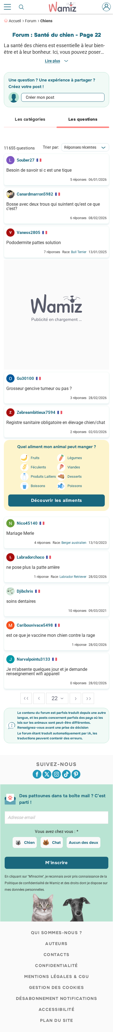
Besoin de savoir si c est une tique (39, 170)
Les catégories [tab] (30, 119)
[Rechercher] (22, 7)
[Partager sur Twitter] (47, 774)
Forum (30, 21)
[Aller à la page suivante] (75, 698)
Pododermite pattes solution (33, 243)
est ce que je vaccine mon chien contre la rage (50, 635)
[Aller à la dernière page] (88, 698)
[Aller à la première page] (26, 698)
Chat (56, 842)
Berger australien (73, 543)
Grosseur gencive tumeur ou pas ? (39, 388)
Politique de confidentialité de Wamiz (32, 883)
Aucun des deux (83, 842)
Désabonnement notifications (56, 998)
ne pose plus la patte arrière (33, 567)
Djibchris (25, 591)
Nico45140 (27, 523)
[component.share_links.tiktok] (66, 774)
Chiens (46, 21)
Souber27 (26, 160)
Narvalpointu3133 (33, 659)
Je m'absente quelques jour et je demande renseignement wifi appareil (46, 671)
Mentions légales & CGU (56, 976)
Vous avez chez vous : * (56, 831)
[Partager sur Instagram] (56, 774)
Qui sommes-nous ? (56, 932)
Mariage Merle (20, 533)
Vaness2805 (28, 232)
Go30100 (25, 378)
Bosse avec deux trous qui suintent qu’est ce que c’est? (53, 206)
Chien (29, 842)
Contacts (57, 954)
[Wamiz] (65, 7)
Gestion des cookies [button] (56, 987)
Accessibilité (57, 1009)
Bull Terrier (78, 252)
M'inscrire (56, 863)
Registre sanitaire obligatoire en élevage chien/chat (55, 422)
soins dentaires (21, 601)
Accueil (15, 21)
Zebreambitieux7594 (36, 412)
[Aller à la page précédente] (39, 698)
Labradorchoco (30, 557)
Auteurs (56, 943)
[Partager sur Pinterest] (76, 774)
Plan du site (56, 1020)
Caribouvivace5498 (35, 625)
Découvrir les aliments (56, 500)
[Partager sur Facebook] (37, 774)
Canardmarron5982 (35, 194)
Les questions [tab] (82, 119)
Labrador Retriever (73, 577)
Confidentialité (56, 965)
